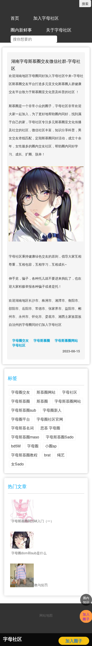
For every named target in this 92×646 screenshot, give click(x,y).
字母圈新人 (52, 410)
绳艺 (61, 455)
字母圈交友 (20, 340)
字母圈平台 (20, 419)
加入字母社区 (46, 18)
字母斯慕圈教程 (24, 455)
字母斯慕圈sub (23, 410)
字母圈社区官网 (50, 419)
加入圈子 (73, 641)
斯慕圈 (42, 401)
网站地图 (46, 615)
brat (47, 455)
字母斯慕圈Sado (60, 437)
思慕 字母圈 (50, 428)
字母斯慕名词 (22, 428)
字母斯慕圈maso (25, 437)
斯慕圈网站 (46, 392)
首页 (15, 18)
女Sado (17, 464)
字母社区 (18, 345)
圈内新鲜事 (21, 30)
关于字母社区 (58, 30)
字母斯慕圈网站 (66, 340)
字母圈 (32, 446)
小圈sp (51, 446)
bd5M (16, 446)
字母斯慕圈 (41, 340)
